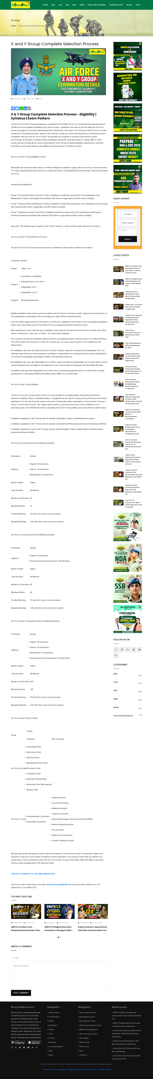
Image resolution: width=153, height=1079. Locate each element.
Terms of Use (49, 1069)
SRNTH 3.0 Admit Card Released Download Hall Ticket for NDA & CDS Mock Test (26, 930)
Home (13, 26)
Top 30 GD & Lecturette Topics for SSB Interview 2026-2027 (133, 333)
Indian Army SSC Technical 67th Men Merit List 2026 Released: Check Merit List (133, 489)
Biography (52, 1042)
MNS (74, 5)
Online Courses (54, 1012)
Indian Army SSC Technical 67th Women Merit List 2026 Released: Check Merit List (133, 474)
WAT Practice (84, 1042)
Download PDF (116, 5)
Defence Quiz (84, 1046)
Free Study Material (97, 5)
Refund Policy (105, 1069)
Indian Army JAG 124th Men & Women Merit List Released (133, 307)
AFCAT (51, 1021)
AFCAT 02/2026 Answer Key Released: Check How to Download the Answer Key (133, 444)
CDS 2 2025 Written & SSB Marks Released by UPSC (133, 345)
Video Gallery (84, 1038)
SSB (67, 5)
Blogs (129, 5)
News (82, 5)
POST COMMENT (21, 993)
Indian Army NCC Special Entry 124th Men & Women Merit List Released (92, 930)
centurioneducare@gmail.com (58, 884)
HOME (45, 5)
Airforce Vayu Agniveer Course (90, 1025)
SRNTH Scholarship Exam (89, 1029)
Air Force (52, 1038)
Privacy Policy (91, 1069)
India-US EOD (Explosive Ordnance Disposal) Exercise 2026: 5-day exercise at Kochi (132, 459)
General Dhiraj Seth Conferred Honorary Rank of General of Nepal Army (132, 357)
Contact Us (83, 1055)
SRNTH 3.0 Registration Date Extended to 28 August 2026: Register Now (58, 930)
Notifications (53, 1025)
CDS (60, 5)
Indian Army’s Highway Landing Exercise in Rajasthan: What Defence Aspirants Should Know (133, 319)
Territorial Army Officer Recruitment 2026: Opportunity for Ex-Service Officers (133, 370)
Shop (138, 5)
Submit (127, 239)
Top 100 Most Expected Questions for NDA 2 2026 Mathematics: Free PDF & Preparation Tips (133, 399)
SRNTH (51, 1029)
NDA (53, 5)
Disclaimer (61, 1069)
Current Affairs (54, 1017)
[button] (58, 937)
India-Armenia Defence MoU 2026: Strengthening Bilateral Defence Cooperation (132, 384)
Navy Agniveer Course (87, 1017)
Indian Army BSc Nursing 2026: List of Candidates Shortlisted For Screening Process (132, 429)
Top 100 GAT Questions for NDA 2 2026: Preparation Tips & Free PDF (133, 503)
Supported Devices (75, 1069)
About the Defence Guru (88, 1012)
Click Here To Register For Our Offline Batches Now (33, 874)
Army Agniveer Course (88, 1021)
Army (51, 1034)
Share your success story (88, 1034)
